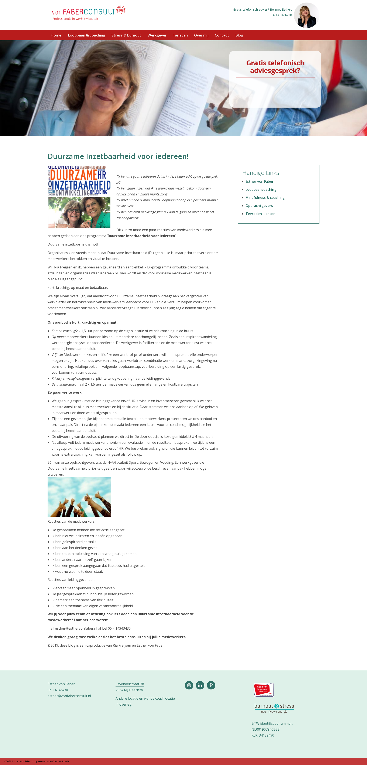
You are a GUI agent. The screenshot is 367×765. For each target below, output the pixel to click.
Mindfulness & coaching (265, 197)
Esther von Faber (260, 181)
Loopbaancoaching (261, 189)
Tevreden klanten (260, 213)
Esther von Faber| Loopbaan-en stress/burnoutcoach (89, 13)
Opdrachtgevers (259, 205)
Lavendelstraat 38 (130, 684)
